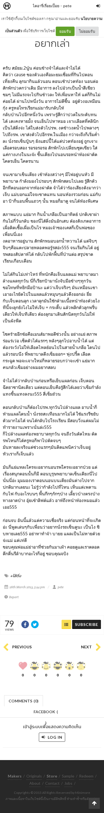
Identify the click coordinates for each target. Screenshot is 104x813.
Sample (68, 776)
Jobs (68, 783)
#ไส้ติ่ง (16, 576)
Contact (52, 783)
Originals (34, 776)
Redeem (86, 776)
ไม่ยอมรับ (87, 31)
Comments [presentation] (24, 701)
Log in (54, 737)
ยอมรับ (65, 31)
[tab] (23, 700)
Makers (19, 6)
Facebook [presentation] (46, 713)
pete (67, 5)
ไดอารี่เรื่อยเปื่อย (46, 5)
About (34, 783)
